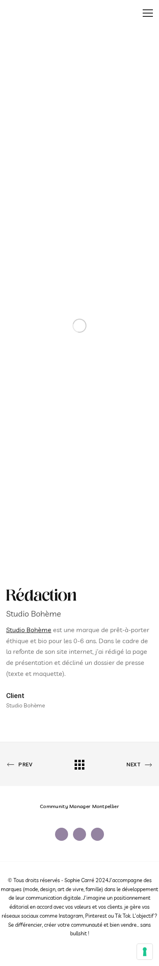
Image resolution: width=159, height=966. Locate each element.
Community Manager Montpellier (79, 806)
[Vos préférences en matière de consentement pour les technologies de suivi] (144, 951)
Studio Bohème (28, 630)
